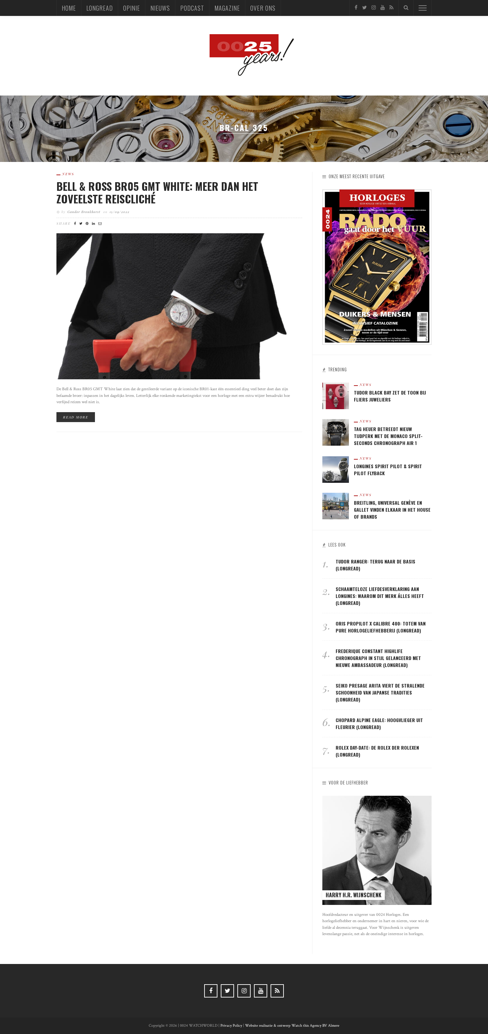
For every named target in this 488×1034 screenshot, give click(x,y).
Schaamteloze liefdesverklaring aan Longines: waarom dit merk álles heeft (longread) (380, 595)
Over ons (263, 8)
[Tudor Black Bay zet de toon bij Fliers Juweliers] (335, 395)
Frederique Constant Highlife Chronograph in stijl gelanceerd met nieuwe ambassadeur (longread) (378, 657)
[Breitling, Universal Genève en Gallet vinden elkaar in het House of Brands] (335, 505)
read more (75, 417)
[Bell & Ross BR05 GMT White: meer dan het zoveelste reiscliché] (179, 305)
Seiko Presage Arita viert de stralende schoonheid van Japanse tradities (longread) (380, 692)
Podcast (192, 8)
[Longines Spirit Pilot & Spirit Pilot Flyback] (335, 469)
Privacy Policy (231, 1025)
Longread (99, 8)
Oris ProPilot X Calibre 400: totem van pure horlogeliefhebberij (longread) (381, 627)
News (68, 174)
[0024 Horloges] (244, 55)
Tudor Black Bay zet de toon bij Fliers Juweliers (390, 396)
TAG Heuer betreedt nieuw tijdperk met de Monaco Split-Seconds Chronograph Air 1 (388, 435)
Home (69, 8)
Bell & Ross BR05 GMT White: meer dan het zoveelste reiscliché (157, 192)
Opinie (131, 8)
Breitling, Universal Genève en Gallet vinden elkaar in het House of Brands (392, 509)
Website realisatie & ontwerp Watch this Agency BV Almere (292, 1025)
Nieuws (160, 8)
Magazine (227, 8)
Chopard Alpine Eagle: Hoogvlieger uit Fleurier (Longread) (379, 723)
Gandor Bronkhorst (83, 211)
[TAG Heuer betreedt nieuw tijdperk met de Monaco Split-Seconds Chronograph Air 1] (335, 431)
